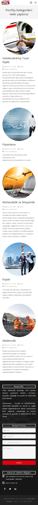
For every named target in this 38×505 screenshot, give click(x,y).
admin (21, 67)
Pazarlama (9, 144)
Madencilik (9, 340)
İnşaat (6, 279)
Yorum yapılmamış (10, 69)
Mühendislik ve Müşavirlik (18, 202)
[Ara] (35, 2)
